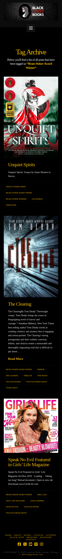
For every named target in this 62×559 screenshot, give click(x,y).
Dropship (32, 537)
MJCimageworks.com (32, 554)
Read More (15, 358)
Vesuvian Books (13, 382)
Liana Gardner (37, 501)
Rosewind (46, 537)
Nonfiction (11, 205)
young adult (12, 388)
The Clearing (19, 304)
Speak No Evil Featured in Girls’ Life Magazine (29, 462)
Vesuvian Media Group (36, 382)
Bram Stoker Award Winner (19, 193)
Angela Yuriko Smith (15, 187)
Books (27, 535)
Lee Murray (37, 199)
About (18, 535)
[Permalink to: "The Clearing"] (31, 256)
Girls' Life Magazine (15, 501)
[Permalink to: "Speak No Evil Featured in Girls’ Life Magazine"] (31, 426)
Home (8, 535)
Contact (31, 540)
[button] (31, 28)
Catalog (39, 535)
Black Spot (17, 537)
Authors (51, 535)
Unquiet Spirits (21, 164)
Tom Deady (42, 376)
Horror (40, 369)
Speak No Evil (12, 507)
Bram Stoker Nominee (16, 199)
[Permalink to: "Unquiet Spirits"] (31, 117)
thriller (28, 376)
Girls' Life (42, 495)
